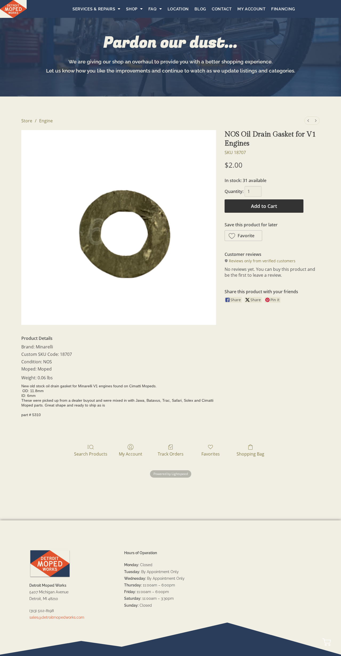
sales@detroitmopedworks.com (56, 617)
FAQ (152, 9)
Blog (200, 9)
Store (26, 121)
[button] (243, 235)
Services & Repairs (93, 9)
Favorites (210, 454)
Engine (46, 121)
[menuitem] (308, 120)
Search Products (90, 454)
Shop (131, 9)
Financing (283, 9)
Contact (222, 9)
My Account (251, 9)
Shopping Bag (250, 454)
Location (178, 9)
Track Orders (171, 454)
